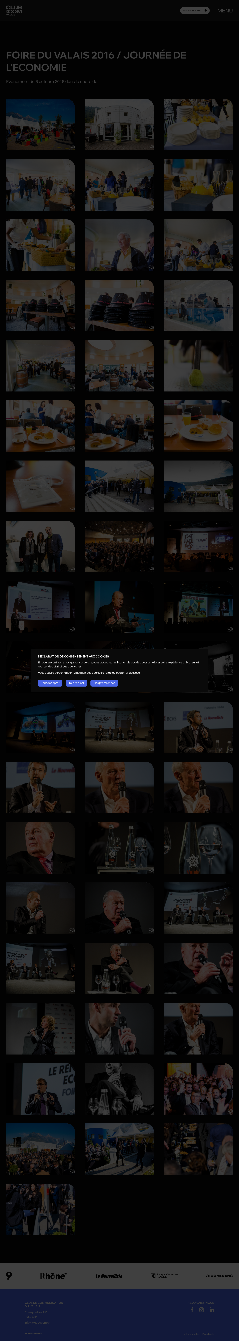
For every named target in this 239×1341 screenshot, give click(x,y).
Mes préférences (104, 683)
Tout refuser (76, 683)
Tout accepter (50, 683)
